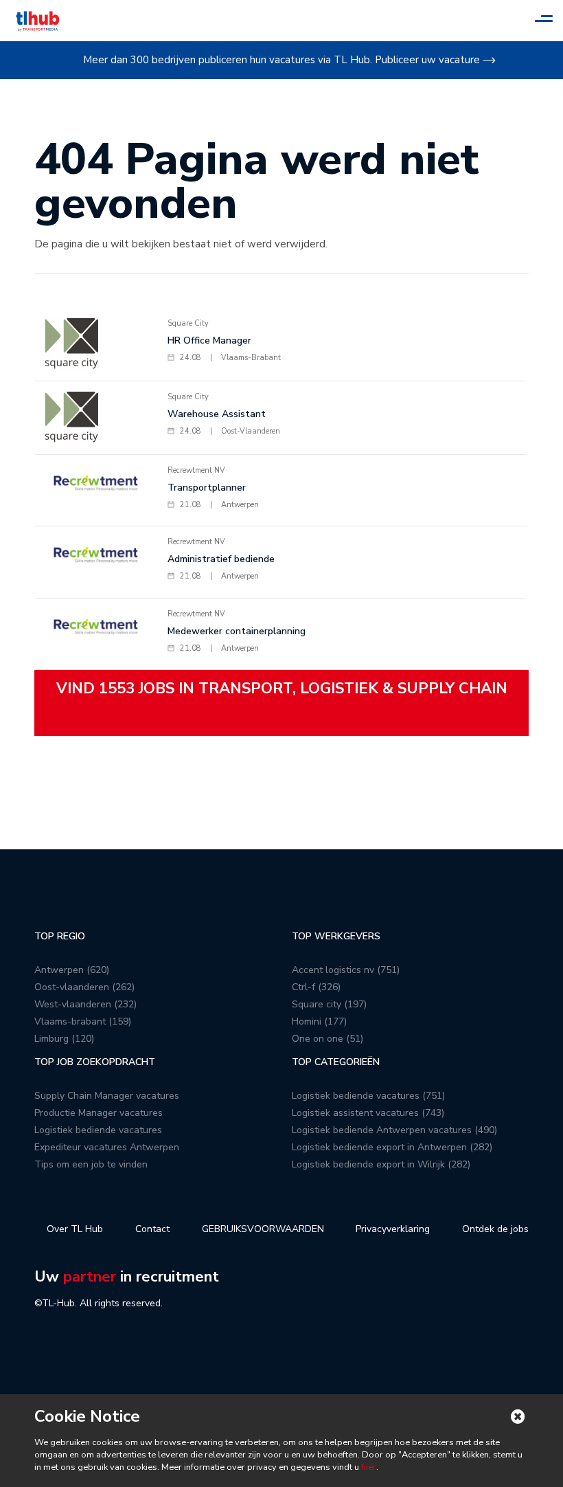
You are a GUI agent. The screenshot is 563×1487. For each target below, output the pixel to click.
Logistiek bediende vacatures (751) (368, 1095)
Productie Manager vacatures (98, 1112)
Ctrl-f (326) (316, 987)
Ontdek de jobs (495, 1229)
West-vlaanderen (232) (85, 1004)
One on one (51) (327, 1038)
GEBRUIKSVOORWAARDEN (263, 1229)
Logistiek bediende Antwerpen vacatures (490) (394, 1130)
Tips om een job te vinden (91, 1164)
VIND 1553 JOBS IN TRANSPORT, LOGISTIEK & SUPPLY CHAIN (281, 688)
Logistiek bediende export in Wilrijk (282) (381, 1164)
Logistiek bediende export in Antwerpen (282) (392, 1147)
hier (367, 1467)
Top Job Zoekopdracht (94, 1062)
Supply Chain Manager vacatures (106, 1095)
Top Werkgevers (336, 936)
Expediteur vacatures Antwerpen (106, 1147)
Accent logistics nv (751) (346, 969)
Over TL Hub (75, 1229)
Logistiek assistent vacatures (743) (368, 1112)
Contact (152, 1229)
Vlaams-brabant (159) (82, 1021)
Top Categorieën (336, 1062)
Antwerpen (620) (71, 969)
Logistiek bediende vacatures (98, 1130)
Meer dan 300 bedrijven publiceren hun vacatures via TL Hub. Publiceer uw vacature (281, 60)
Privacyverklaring (393, 1229)
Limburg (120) (64, 1038)
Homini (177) (319, 1021)
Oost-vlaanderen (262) (84, 987)
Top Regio (59, 936)
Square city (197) (329, 1004)
